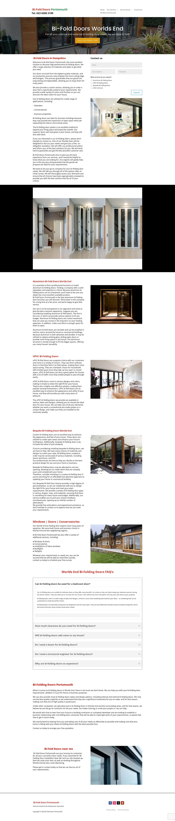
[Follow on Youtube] (122, 803)
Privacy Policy (110, 810)
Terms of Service (123, 810)
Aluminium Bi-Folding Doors (102, 80)
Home (102, 10)
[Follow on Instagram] (114, 803)
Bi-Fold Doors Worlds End (87, 29)
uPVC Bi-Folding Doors (100, 83)
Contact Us (138, 10)
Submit (136, 92)
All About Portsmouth (108, 13)
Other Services (98, 88)
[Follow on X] (118, 803)
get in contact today (47, 767)
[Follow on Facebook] (110, 803)
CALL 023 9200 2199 (87, 40)
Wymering (59, 763)
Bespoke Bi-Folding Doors (101, 85)
